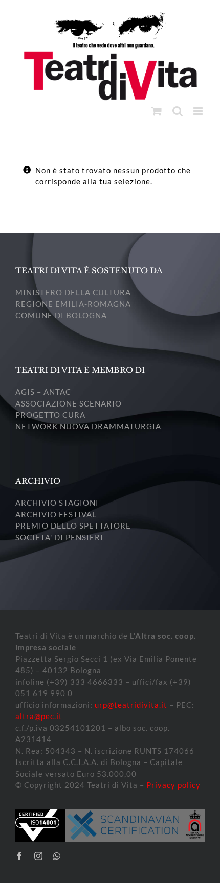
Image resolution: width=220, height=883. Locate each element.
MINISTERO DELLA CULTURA (73, 292)
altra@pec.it (38, 716)
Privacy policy (173, 785)
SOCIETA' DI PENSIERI (59, 537)
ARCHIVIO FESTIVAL (56, 514)
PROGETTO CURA (50, 414)
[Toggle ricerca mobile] (177, 111)
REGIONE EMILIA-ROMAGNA (73, 303)
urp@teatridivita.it (131, 704)
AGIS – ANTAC (43, 391)
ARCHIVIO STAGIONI (57, 502)
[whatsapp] (57, 856)
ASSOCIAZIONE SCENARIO (68, 403)
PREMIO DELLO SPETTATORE (73, 525)
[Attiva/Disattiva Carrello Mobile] (156, 111)
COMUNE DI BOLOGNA (61, 315)
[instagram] (38, 856)
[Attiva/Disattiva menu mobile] (199, 111)
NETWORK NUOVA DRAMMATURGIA (88, 426)
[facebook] (19, 856)
